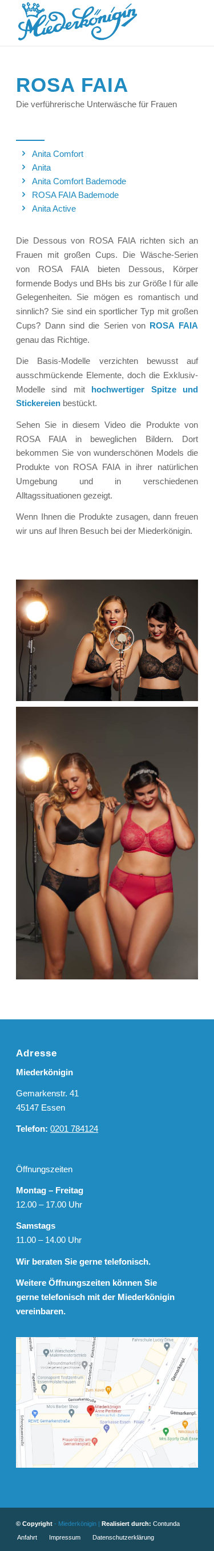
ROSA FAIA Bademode (75, 195)
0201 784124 (74, 1128)
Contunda (166, 1523)
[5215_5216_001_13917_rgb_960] (107, 640)
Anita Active (54, 208)
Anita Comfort (57, 154)
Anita (41, 167)
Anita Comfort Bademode (79, 181)
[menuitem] (27, 1537)
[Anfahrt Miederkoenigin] (107, 1402)
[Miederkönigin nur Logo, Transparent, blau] (88, 23)
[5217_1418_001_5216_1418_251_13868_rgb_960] (107, 843)
